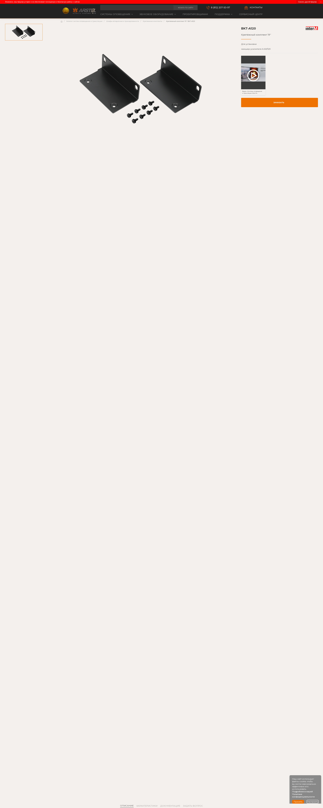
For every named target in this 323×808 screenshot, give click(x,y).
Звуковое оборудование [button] (156, 14)
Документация (170, 805)
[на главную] (62, 21)
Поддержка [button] (222, 14)
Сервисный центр (250, 14)
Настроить (312, 802)
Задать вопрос (193, 805)
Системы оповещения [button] (115, 14)
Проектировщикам (195, 14)
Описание (127, 805)
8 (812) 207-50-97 (220, 7)
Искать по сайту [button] (185, 8)
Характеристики (146, 805)
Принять (298, 802)
